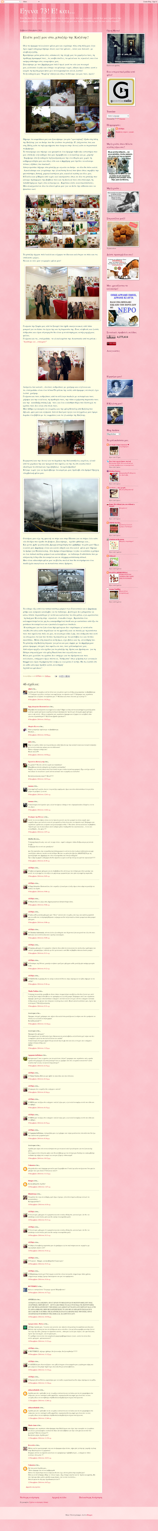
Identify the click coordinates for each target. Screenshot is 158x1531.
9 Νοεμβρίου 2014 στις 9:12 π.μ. (39, 968)
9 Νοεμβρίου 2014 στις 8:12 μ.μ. (39, 1079)
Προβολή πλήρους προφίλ (125, 132)
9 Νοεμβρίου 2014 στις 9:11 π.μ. (39, 953)
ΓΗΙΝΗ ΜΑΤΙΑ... (115, 523)
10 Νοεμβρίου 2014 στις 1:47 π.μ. (39, 1187)
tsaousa (30, 786)
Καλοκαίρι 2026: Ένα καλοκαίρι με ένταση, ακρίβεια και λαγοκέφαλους (121, 464)
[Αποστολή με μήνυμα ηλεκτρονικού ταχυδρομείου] (60, 676)
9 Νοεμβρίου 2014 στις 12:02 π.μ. (39, 810)
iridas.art (112, 556)
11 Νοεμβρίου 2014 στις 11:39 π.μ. (39, 1438)
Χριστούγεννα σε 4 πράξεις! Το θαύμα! (125, 526)
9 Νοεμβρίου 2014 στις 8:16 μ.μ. (39, 1138)
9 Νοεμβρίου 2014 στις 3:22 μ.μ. (39, 1048)
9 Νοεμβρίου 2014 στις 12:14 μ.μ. (39, 1024)
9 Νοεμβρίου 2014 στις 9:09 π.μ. (39, 938)
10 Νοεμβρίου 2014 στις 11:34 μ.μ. (39, 1383)
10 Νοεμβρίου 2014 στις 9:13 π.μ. (39, 1220)
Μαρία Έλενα (33, 726)
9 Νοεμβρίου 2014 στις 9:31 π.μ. (39, 1006)
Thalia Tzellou (33, 991)
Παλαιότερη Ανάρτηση (90, 1497)
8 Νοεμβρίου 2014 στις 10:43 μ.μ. (39, 719)
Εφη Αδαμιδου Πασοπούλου (38, 706)
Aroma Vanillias (114, 589)
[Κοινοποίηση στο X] (64, 676)
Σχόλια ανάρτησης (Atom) (38, 1502)
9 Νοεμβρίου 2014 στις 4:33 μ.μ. (39, 1066)
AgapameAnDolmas (35, 1055)
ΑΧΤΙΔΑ (31, 868)
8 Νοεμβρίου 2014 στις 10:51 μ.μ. (39, 779)
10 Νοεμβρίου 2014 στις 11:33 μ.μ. (39, 1370)
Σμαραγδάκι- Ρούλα (36, 1324)
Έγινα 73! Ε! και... (47, 10)
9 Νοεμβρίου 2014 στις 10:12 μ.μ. (39, 1158)
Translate (122, 119)
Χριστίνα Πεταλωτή (36, 762)
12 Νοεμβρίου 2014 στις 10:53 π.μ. (39, 1458)
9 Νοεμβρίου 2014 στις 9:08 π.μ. (39, 922)
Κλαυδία (31, 1445)
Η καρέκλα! (123, 508)
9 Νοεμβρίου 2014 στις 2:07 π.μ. (39, 832)
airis (29, 742)
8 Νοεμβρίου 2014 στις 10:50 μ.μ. (39, 735)
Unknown (31, 1165)
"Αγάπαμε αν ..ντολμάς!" (35, 341)
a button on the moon (116, 539)
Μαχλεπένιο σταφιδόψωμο (124, 592)
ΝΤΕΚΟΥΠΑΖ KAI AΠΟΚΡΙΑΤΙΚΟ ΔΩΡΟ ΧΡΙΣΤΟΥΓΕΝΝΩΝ (126, 576)
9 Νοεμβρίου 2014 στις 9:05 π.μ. (39, 876)
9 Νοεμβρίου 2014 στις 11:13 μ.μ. (39, 1174)
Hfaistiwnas (32, 1194)
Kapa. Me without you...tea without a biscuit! (122, 505)
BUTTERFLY (33, 1286)
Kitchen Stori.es (114, 471)
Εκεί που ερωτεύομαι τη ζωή (120, 461)
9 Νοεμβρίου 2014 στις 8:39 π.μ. (39, 861)
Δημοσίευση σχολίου (33, 1487)
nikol (30, 689)
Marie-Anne (32, 1425)
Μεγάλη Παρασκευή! (126, 489)
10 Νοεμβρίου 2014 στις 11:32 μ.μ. (39, 1354)
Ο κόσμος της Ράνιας (36, 817)
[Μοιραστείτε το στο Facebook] (66, 676)
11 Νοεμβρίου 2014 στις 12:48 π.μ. (39, 1400)
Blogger (89, 1515)
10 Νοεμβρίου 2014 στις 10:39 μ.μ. (39, 1317)
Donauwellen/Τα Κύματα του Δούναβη (127, 474)
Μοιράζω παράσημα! (126, 541)
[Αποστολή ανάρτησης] (55, 676)
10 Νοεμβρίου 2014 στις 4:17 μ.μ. (39, 1292)
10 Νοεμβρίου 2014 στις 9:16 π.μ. (39, 1279)
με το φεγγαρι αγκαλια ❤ (119, 445)
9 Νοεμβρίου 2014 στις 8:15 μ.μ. (39, 1107)
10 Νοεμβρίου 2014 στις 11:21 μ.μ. (39, 1341)
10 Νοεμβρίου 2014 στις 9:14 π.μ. (39, 1251)
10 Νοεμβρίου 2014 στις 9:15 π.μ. (39, 1264)
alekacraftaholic (33, 1390)
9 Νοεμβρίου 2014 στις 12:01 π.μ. (39, 794)
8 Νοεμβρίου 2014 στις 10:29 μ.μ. (39, 699)
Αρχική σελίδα (59, 1497)
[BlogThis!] (62, 676)
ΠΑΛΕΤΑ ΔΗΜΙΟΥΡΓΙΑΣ (118, 572)
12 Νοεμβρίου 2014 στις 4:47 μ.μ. (39, 1482)
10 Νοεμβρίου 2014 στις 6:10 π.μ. (39, 1204)
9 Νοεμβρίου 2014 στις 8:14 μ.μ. (39, 1092)
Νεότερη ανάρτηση (29, 1497)
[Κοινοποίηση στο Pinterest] (69, 676)
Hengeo (30, 1181)
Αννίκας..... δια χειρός (117, 487)
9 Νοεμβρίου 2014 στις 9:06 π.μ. (39, 891)
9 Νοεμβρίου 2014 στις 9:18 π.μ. (39, 984)
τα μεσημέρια (124, 446)
